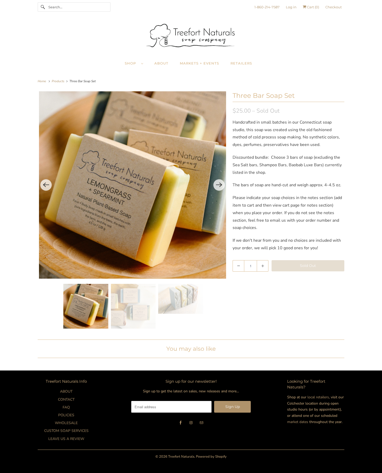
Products (58, 81)
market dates (297, 421)
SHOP (132, 63)
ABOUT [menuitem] (161, 63)
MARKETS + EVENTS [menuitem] (199, 63)
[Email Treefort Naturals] (201, 422)
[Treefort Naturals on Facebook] (180, 422)
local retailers (318, 397)
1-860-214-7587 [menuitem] (267, 7)
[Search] (43, 7)
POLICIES (66, 415)
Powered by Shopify (211, 456)
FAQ (66, 407)
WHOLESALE (66, 422)
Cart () (312, 7)
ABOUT (66, 391)
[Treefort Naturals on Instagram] (191, 422)
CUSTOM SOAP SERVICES (66, 430)
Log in (291, 7)
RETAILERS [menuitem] (241, 63)
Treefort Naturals (181, 456)
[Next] (219, 185)
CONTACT (66, 399)
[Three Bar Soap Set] (132, 185)
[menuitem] (136, 63)
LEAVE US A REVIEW (66, 438)
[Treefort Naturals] (191, 37)
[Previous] (46, 185)
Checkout (333, 7)
